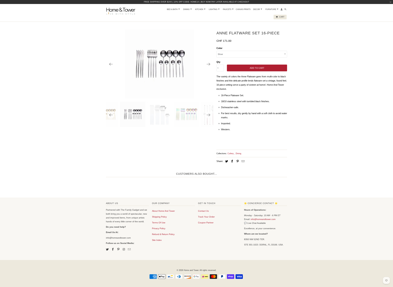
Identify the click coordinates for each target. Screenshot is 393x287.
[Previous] (110, 64)
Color (219, 48)
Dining (238, 153)
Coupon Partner (206, 222)
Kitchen (200, 9)
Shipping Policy (159, 217)
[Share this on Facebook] (231, 161)
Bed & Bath (173, 9)
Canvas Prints (243, 9)
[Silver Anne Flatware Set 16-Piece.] (160, 64)
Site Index (157, 240)
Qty (218, 62)
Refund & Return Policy (163, 234)
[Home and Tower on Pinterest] (118, 249)
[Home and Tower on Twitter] (107, 249)
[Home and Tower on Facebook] (113, 249)
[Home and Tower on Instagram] (124, 249)
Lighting (214, 9)
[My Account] (282, 10)
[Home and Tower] (121, 10)
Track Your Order (206, 217)
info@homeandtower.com (263, 219)
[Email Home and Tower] (129, 249)
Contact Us (203, 211)
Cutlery (231, 153)
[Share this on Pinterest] (237, 161)
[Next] (208, 64)
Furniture (271, 9)
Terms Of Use (158, 222)
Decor (257, 9)
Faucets (228, 9)
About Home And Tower (163, 211)
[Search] (285, 10)
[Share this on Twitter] (226, 161)
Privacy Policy (158, 228)
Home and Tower (191, 270)
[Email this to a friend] (242, 161)
